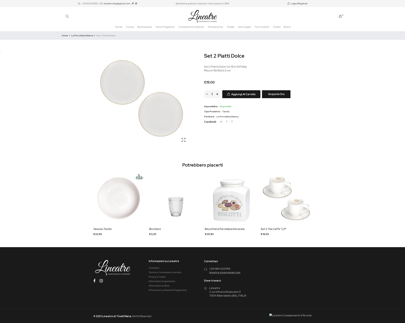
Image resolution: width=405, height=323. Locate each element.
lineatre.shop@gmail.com (117, 3)
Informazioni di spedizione (162, 281)
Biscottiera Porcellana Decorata (225, 229)
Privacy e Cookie (157, 276)
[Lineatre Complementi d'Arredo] (202, 16)
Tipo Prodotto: (212, 111)
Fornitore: (209, 116)
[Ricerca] (67, 16)
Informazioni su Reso (159, 285)
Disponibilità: (211, 106)
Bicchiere (155, 229)
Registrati (302, 3)
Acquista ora (276, 94)
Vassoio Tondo (102, 229)
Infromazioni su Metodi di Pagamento (168, 290)
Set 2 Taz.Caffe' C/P (273, 229)
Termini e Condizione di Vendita (165, 272)
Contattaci (154, 267)
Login (294, 3)
